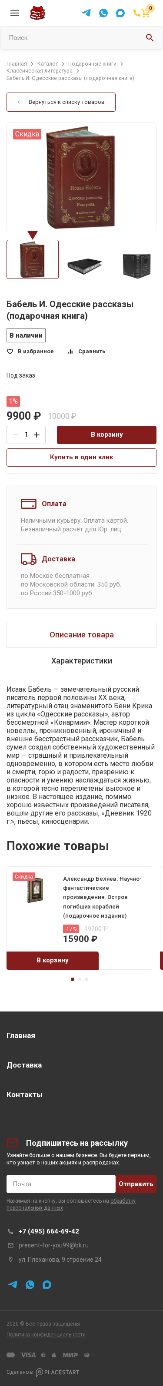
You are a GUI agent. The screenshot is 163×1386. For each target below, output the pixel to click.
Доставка (24, 1065)
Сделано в (20, 1372)
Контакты (25, 1094)
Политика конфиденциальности (46, 1335)
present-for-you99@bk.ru (54, 1245)
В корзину (107, 434)
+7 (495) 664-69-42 (49, 1231)
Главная (21, 1035)
